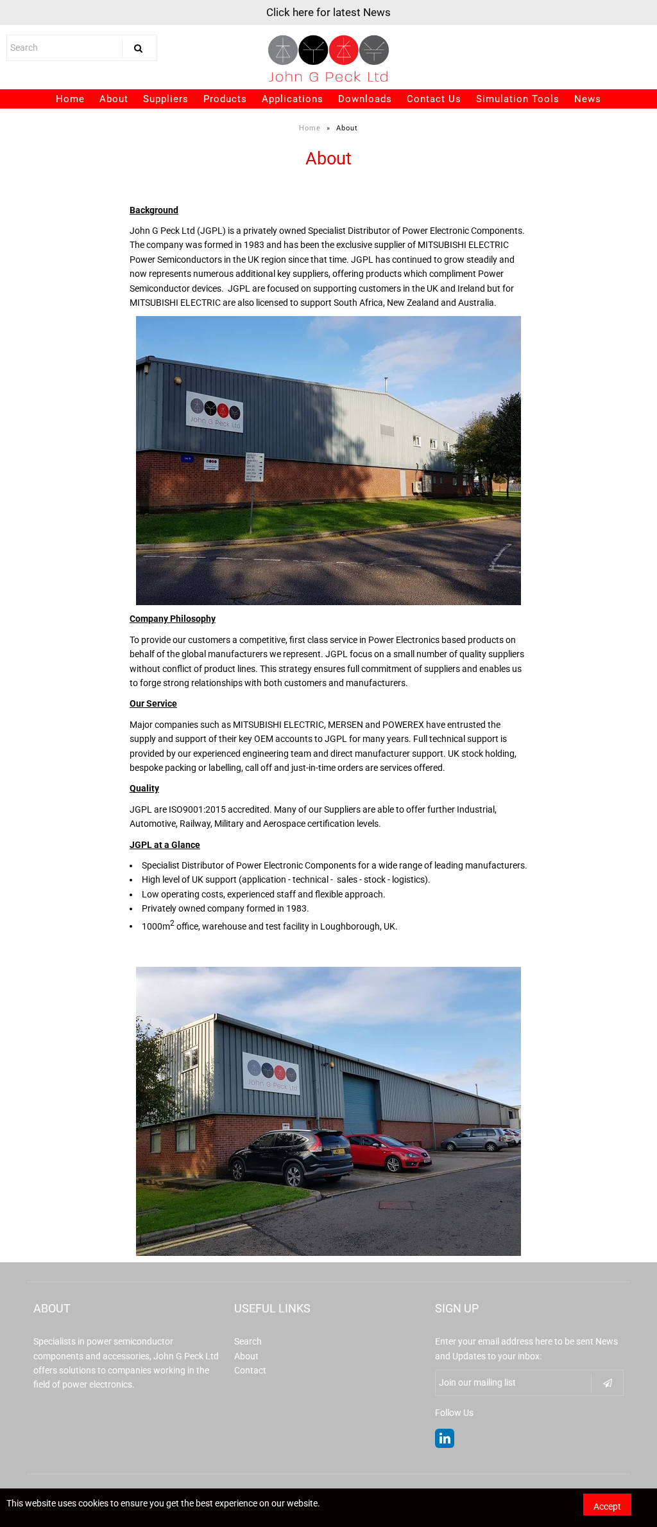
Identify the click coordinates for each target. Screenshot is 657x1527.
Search (248, 1341)
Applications (292, 99)
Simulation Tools (517, 99)
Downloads (365, 99)
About (113, 99)
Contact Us (434, 99)
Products (225, 99)
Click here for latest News (328, 12)
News (587, 99)
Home (70, 99)
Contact (250, 1370)
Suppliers (166, 99)
